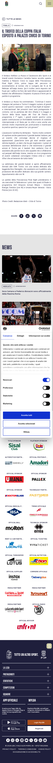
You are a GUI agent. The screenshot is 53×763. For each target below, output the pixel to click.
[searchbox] (26, 3)
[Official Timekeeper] (14, 561)
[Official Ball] (14, 528)
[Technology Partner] (38, 495)
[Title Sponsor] (14, 446)
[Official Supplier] (14, 577)
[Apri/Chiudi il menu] (49, 3)
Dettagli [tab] (20, 336)
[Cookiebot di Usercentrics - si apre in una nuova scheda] (39, 329)
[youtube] (26, 740)
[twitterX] (31, 740)
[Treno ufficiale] (38, 512)
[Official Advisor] (26, 626)
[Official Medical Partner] (14, 512)
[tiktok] (36, 740)
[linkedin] (40, 216)
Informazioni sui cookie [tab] (39, 336)
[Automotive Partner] (14, 463)
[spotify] (45, 740)
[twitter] (34, 216)
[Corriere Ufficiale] (38, 577)
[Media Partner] (14, 593)
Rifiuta (26, 432)
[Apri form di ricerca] (40, 4)
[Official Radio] (38, 610)
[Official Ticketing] (38, 544)
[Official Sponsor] (14, 479)
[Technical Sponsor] (38, 528)
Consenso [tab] (7, 336)
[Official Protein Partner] (38, 463)
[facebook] (21, 216)
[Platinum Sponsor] (38, 446)
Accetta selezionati (26, 424)
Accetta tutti (26, 415)
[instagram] (12, 740)
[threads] (17, 740)
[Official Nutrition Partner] (38, 561)
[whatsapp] (27, 216)
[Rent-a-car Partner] (14, 544)
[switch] (46, 388)
